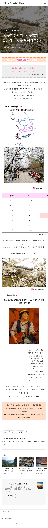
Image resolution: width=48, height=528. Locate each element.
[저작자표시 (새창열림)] (26, 432)
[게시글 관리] (12, 432)
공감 (3, 519)
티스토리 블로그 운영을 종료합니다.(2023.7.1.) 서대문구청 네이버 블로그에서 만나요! (19, 489)
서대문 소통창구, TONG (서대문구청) (14, 516)
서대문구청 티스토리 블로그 (13, 3)
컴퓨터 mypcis (7, 523)
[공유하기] (9, 432)
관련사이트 (5, 511)
